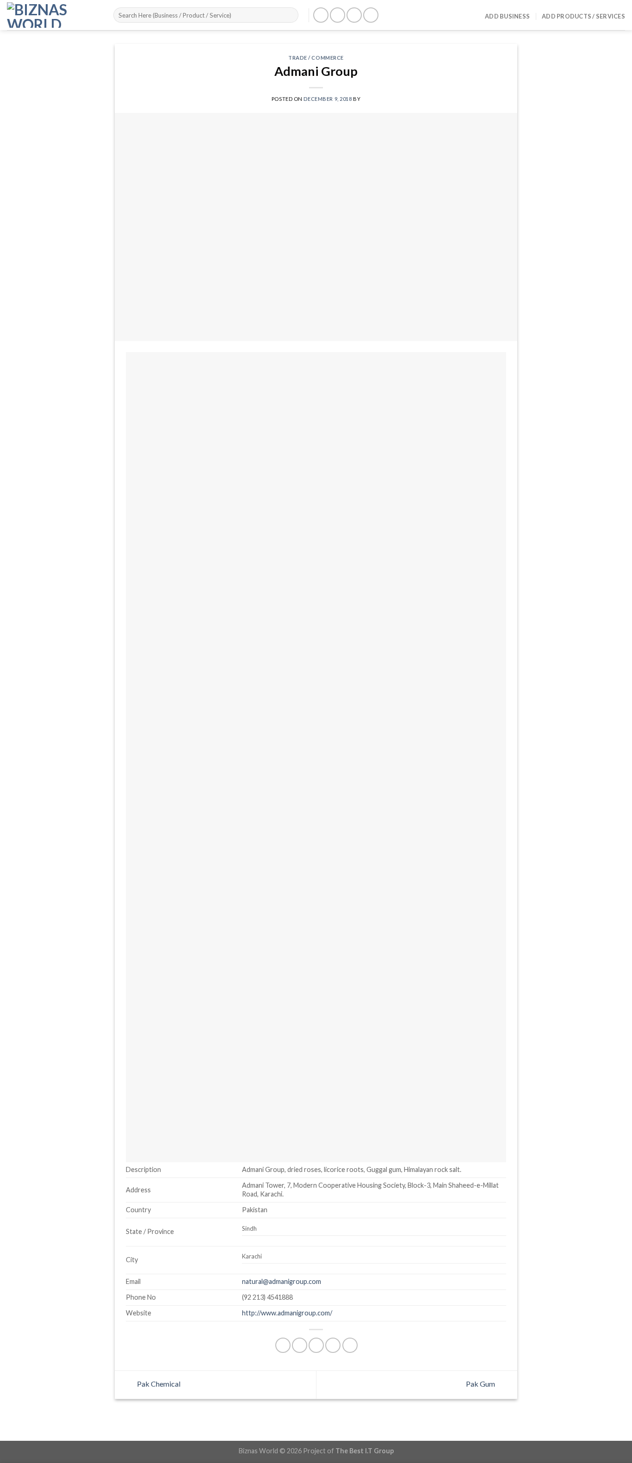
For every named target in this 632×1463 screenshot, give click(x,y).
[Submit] (289, 15)
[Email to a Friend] (316, 1345)
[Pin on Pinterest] (333, 1345)
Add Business (507, 16)
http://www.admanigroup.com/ (287, 1313)
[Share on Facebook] (283, 1345)
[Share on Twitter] (299, 1345)
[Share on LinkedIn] (350, 1345)
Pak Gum (481, 1383)
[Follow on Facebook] (320, 15)
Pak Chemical (158, 1383)
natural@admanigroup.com (281, 1281)
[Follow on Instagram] (337, 15)
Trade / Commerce (316, 58)
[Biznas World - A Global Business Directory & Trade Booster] (53, 15)
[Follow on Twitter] (354, 15)
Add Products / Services (583, 16)
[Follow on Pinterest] (370, 15)
